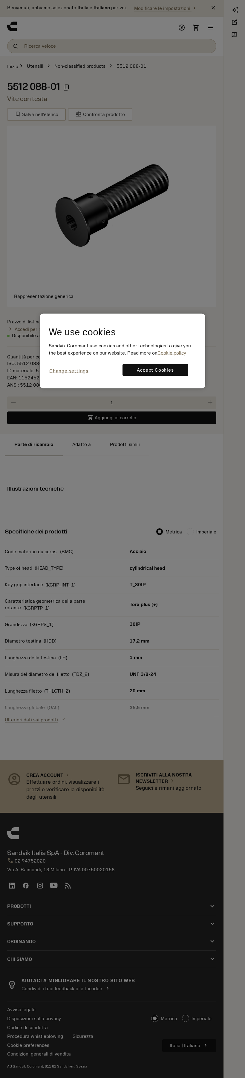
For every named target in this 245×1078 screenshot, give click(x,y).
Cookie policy (171, 353)
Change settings (68, 371)
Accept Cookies (155, 370)
